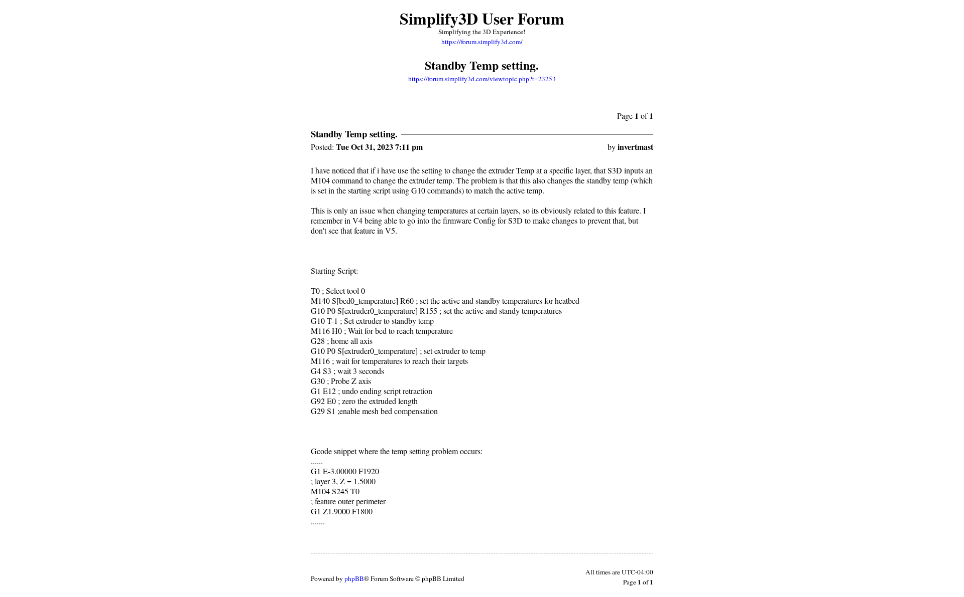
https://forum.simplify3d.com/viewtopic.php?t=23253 (482, 78)
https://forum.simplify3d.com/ (482, 41)
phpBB (354, 578)
